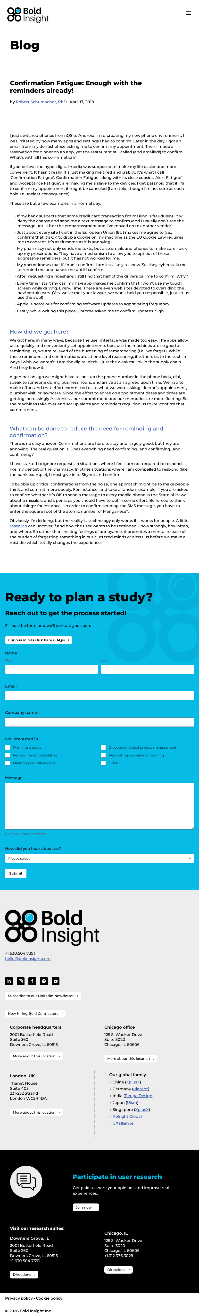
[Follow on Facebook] (32, 981)
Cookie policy (49, 1298)
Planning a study (27, 747)
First (8, 660)
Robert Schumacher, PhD (41, 102)
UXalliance (123, 1123)
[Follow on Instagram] (21, 981)
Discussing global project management (142, 747)
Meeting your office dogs (34, 763)
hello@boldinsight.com (28, 958)
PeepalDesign (138, 1095)
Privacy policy (19, 1298)
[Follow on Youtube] (55, 981)
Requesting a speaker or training (136, 755)
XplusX (133, 1082)
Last (104, 660)
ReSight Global (127, 1116)
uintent (140, 1089)
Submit (15, 873)
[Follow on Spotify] (44, 981)
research (18, 526)
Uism (132, 1102)
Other (114, 763)
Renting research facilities (35, 755)
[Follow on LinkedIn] (9, 981)
